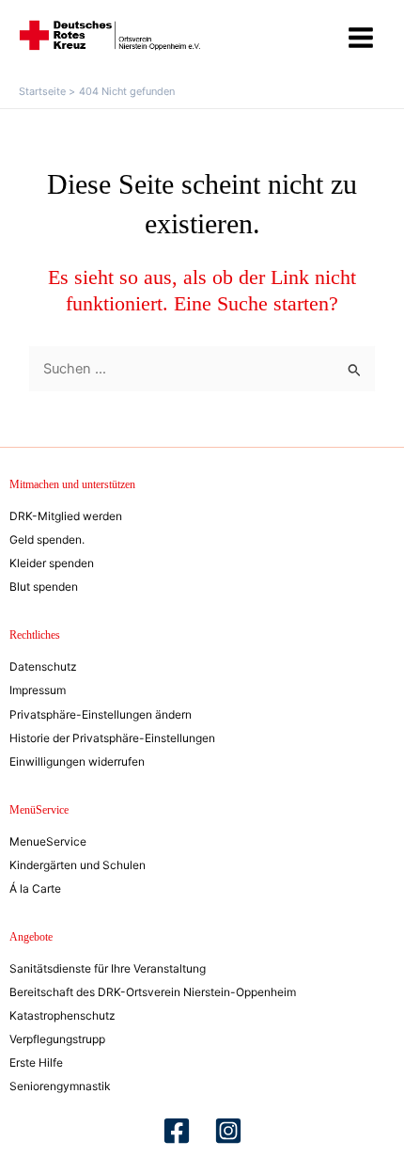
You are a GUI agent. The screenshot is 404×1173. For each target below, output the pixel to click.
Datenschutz (43, 666)
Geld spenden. (47, 539)
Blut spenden (43, 586)
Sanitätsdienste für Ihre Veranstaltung (107, 968)
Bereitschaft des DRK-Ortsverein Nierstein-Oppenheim (152, 992)
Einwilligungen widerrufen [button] (77, 761)
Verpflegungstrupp (57, 1039)
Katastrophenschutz (62, 1015)
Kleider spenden (51, 563)
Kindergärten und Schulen (77, 865)
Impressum (37, 690)
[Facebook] (177, 1131)
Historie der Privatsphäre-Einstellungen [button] (112, 738)
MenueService (47, 841)
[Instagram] (228, 1131)
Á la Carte (35, 888)
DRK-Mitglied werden (65, 516)
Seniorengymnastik (60, 1086)
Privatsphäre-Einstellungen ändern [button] (100, 714)
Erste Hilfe (36, 1062)
